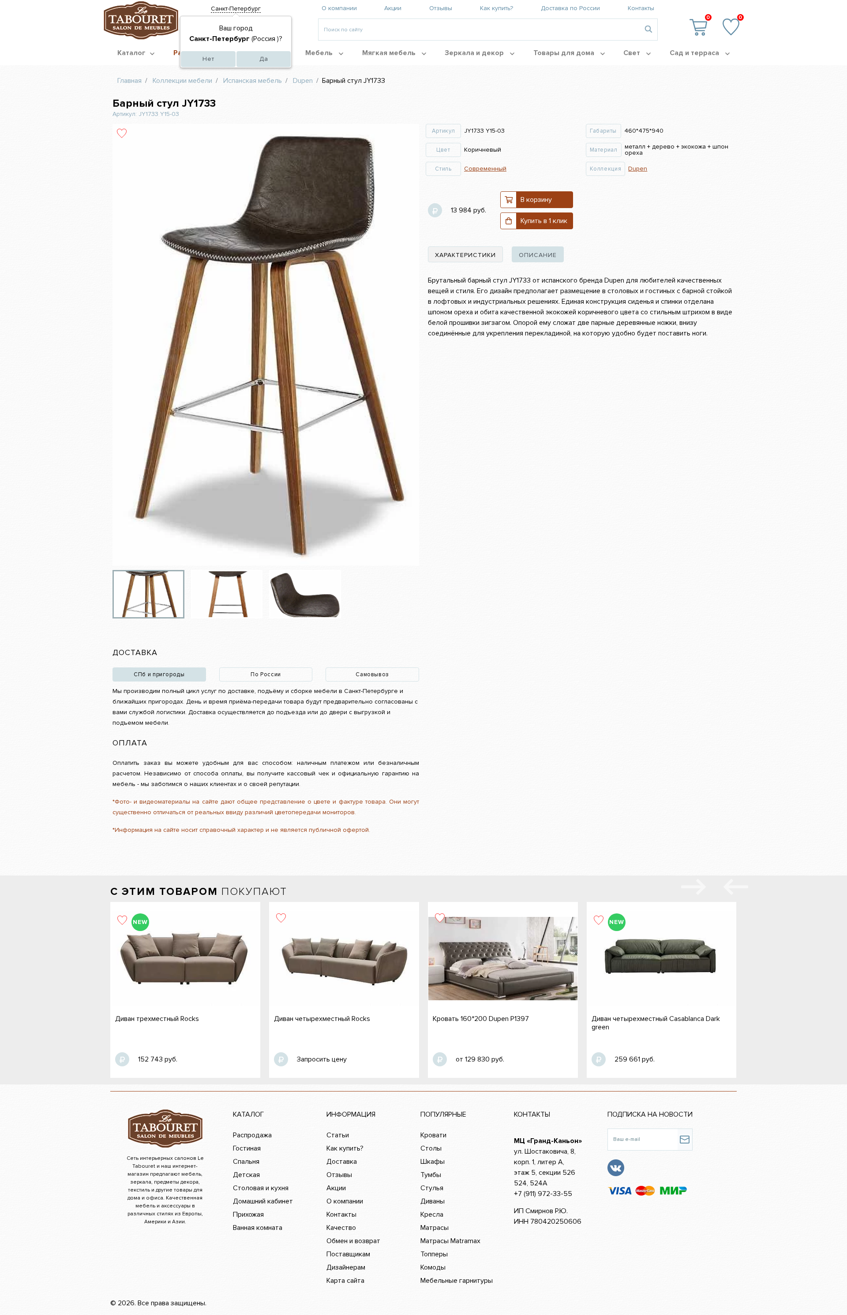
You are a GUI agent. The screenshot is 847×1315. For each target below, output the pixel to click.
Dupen (637, 168)
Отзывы (440, 8)
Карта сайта (345, 1280)
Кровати (433, 1135)
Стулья (431, 1188)
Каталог (131, 52)
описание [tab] (538, 255)
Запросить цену (322, 1059)
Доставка (341, 1161)
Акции (392, 8)
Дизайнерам (345, 1267)
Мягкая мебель (389, 52)
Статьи (337, 1135)
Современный (485, 168)
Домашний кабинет (263, 1201)
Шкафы (432, 1161)
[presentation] (735, 889)
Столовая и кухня (261, 1188)
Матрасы (434, 1227)
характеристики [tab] (465, 255)
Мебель (319, 52)
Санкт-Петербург (236, 8)
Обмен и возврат (353, 1241)
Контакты (641, 8)
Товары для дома (564, 52)
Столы (431, 1148)
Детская (246, 1174)
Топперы (434, 1254)
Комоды (433, 1267)
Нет (208, 59)
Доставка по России (570, 8)
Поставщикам (348, 1254)
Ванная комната (257, 1227)
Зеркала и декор (475, 52)
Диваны (432, 1201)
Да (263, 59)
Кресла (431, 1214)
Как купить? (496, 8)
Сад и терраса (695, 52)
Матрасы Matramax (450, 1241)
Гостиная (247, 1148)
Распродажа (252, 1135)
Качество (341, 1227)
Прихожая (248, 1214)
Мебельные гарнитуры (456, 1280)
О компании (339, 8)
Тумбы (430, 1174)
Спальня (246, 1161)
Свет (632, 52)
